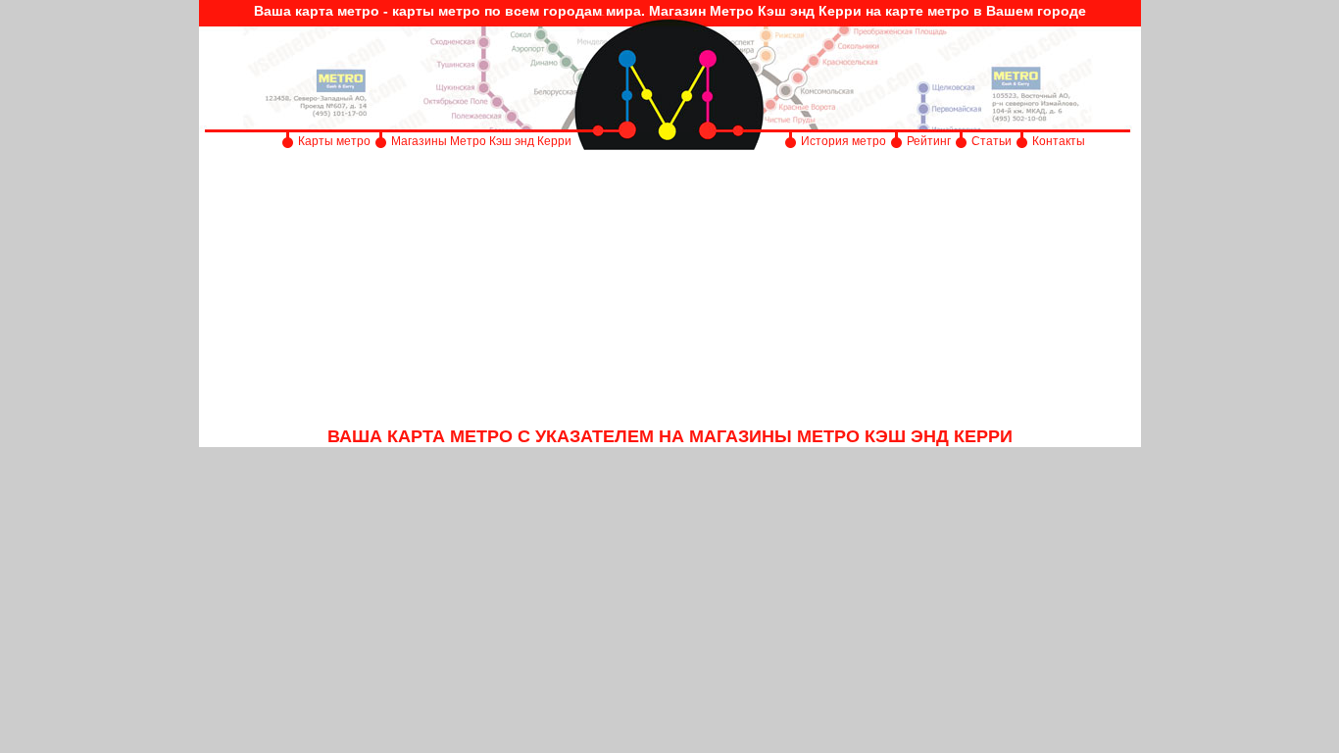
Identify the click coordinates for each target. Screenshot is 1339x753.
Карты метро (334, 141)
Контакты (1058, 141)
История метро (843, 141)
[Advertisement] (670, 289)
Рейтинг (929, 141)
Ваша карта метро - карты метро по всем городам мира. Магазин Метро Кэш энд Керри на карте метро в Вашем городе (670, 11)
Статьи (991, 141)
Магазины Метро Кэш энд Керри (482, 141)
